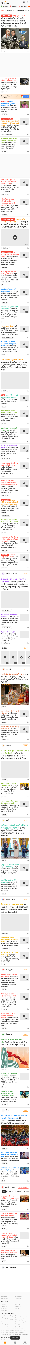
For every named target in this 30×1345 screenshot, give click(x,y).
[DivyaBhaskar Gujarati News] (5, 2)
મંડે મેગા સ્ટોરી (5, 515)
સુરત (3, 92)
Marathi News (18, 1296)
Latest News (18, 1298)
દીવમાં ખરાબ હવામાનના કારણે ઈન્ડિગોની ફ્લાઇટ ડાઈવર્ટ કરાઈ (21, 1316)
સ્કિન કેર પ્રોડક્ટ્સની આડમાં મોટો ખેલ (7, 1322)
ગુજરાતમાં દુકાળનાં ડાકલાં (20, 1326)
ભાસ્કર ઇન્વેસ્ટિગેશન (7, 134)
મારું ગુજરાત (5, 51)
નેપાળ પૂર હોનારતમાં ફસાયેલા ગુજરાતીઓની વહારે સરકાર (21, 1324)
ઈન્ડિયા (4, 151)
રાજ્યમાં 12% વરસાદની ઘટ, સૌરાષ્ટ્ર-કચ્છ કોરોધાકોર (7, 1316)
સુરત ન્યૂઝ (17, 1308)
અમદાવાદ (4, 214)
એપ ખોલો (15, 1338)
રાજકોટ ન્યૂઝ (4, 1308)
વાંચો (5, 1343)
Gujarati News (4, 1298)
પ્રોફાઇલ (25, 1343)
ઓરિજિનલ (5, 248)
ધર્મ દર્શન (4, 707)
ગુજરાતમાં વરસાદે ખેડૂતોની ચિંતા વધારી (7, 1320)
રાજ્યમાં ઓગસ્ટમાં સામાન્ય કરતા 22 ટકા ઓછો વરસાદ (21, 1332)
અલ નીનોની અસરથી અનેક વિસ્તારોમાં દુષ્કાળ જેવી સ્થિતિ (7, 1328)
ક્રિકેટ (3, 114)
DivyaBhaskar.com (19, 1340)
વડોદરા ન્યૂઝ (4, 1310)
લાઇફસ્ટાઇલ (5, 933)
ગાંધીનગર (4, 195)
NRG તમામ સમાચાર (23, 1187)
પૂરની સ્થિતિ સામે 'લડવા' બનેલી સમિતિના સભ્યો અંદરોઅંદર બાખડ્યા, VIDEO (7, 1334)
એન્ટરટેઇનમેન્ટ (6, 458)
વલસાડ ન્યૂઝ (17, 1304)
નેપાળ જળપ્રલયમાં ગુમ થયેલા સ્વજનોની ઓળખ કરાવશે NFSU (21, 1318)
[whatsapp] (25, 51)
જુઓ (15, 1343)
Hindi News (4, 1296)
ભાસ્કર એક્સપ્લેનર (7, 337)
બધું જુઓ (25, 648)
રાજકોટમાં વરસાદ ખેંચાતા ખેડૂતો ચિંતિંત (7, 1332)
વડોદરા (4, 550)
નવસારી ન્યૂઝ (4, 1304)
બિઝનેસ (4, 441)
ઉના (3, 285)
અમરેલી (19, 1191)
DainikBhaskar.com (5, 1340)
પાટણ (3, 476)
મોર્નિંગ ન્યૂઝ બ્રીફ (5, 1318)
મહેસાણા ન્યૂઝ (4, 1306)
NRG (4, 1191)
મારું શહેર (4, 267)
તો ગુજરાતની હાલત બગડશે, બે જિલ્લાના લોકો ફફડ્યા (21, 1330)
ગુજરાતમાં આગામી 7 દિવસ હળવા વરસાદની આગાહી (7, 1330)
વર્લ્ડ (3, 322)
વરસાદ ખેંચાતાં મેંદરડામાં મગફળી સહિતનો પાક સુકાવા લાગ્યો (21, 1334)
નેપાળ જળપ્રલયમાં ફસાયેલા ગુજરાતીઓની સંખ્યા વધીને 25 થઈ (21, 1322)
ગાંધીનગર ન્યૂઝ (18, 1306)
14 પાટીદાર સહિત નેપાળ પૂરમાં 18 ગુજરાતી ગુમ (7, 1326)
